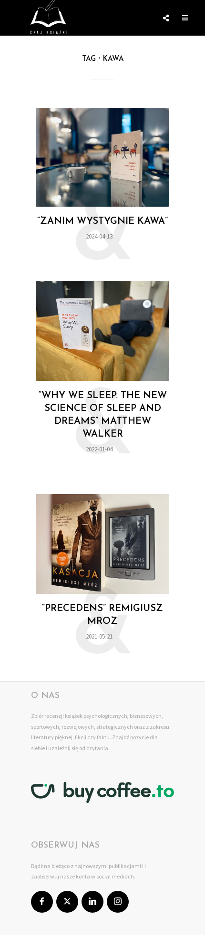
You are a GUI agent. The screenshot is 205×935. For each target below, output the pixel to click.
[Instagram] (118, 902)
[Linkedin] (92, 902)
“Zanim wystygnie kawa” (102, 221)
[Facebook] (42, 902)
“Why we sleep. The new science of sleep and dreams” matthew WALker (103, 415)
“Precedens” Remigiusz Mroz (102, 615)
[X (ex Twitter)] (67, 902)
